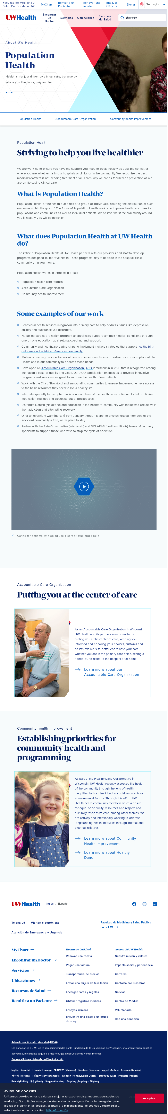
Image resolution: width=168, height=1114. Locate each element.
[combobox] (146, 17)
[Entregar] (122, 17)
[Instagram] (144, 904)
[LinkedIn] (153, 904)
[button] (84, 489)
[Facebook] (133, 904)
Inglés (50, 903)
